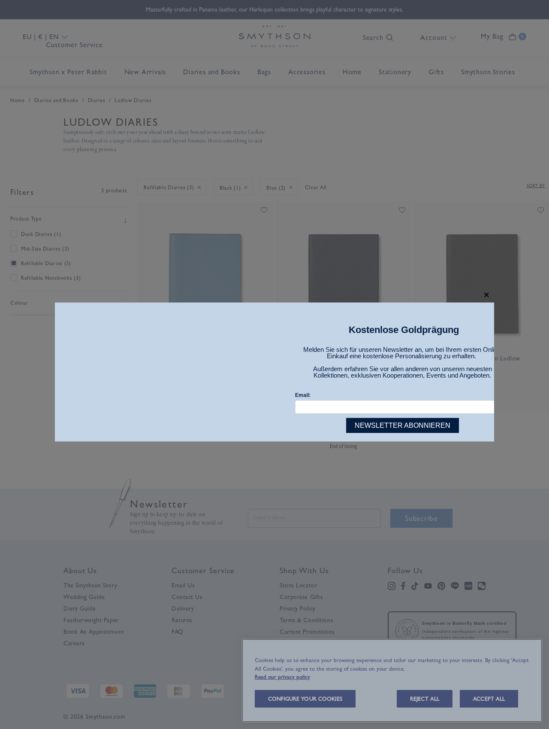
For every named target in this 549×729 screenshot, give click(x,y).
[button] (486, 294)
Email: (303, 395)
